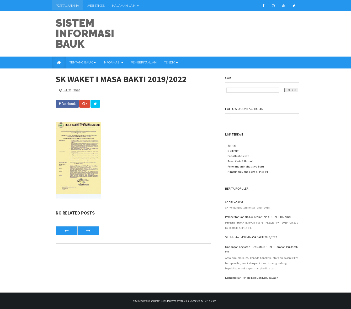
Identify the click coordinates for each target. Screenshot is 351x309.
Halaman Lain (124, 5)
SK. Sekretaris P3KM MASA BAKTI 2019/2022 (251, 237)
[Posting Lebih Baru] (66, 230)
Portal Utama (67, 5)
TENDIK (170, 62)
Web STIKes (96, 5)
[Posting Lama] (88, 230)
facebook (68, 103)
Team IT (214, 301)
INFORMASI (112, 62)
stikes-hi (185, 301)
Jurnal (232, 145)
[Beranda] (59, 62)
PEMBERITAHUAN (144, 62)
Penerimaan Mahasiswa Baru (246, 166)
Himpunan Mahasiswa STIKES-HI (248, 171)
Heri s (207, 301)
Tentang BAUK (81, 62)
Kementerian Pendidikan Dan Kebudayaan (251, 277)
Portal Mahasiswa (238, 156)
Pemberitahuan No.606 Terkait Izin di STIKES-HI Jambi (258, 217)
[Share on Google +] (84, 104)
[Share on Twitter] (95, 104)
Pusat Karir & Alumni (240, 161)
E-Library (233, 150)
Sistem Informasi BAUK (85, 33)
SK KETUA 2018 (234, 201)
